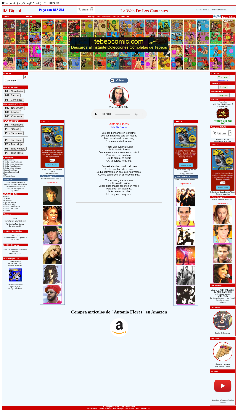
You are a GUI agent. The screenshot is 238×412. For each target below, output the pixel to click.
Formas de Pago (9, 205)
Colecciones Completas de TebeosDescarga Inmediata (52, 171)
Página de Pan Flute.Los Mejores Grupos (223, 365)
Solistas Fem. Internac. (12, 166)
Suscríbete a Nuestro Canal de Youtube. (223, 401)
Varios (5, 174)
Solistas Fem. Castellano (12, 162)
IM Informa (7, 200)
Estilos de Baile (9, 160)
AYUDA (29, 16)
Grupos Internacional (11, 172)
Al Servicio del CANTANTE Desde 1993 (211, 10)
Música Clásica (9, 176)
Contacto (6, 211)
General (6, 196)
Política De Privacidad (11, 207)
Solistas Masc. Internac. (12, 168)
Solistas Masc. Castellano (13, 164)
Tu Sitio (6, 198)
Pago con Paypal (9, 203)
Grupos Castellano (10, 170)
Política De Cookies (10, 209)
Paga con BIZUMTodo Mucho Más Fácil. (223, 140)
